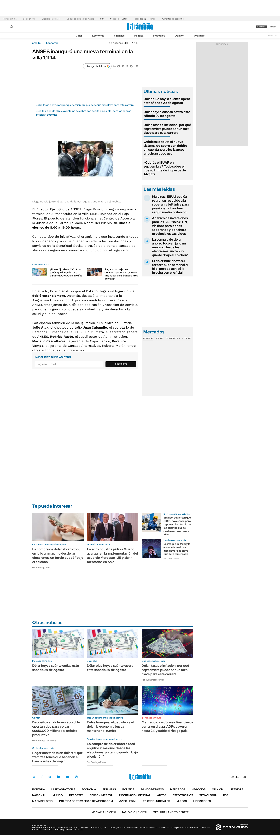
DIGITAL (104, 812)
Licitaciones (202, 801)
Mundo (57, 795)
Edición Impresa (101, 795)
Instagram (49, 776)
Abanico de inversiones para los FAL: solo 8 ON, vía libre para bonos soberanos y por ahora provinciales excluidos (170, 226)
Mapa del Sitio (42, 801)
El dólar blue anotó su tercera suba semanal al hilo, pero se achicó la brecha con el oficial (170, 267)
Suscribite (121, 364)
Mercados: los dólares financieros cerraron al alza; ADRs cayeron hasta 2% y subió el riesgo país (167, 726)
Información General (135, 795)
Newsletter (272, 35)
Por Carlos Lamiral (171, 558)
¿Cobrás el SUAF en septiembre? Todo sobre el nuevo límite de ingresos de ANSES (165, 168)
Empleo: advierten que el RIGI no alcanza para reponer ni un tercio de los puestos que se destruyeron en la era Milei (177, 526)
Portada (38, 789)
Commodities (173, 338)
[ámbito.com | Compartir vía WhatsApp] (114, 66)
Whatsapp (76, 776)
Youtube (67, 777)
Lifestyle (236, 789)
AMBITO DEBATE (171, 812)
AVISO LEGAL (127, 801)
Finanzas (119, 35)
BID (102, 19)
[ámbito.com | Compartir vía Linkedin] (127, 66)
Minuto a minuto (153, 717)
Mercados (177, 789)
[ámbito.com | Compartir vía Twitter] (123, 66)
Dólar (79, 35)
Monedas (148, 338)
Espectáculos (183, 795)
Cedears (186, 338)
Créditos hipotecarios (145, 19)
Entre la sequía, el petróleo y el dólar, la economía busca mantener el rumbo (110, 726)
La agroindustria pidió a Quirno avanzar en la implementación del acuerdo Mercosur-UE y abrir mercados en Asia (112, 555)
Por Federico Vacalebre (44, 740)
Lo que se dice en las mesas (80, 19)
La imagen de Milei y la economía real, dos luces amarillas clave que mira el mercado (176, 549)
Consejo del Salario (119, 19)
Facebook (42, 776)
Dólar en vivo (29, 19)
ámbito (36, 43)
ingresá (272, 27)
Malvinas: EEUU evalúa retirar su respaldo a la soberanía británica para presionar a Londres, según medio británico (170, 204)
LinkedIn (58, 776)
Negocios (159, 35)
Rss (225, 795)
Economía (98, 35)
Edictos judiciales (156, 801)
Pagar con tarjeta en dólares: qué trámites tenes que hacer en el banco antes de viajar (121, 274)
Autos (161, 795)
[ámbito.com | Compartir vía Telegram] (131, 66)
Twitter (33, 777)
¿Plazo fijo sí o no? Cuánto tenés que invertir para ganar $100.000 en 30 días (66, 272)
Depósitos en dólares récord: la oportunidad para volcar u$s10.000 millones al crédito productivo (56, 728)
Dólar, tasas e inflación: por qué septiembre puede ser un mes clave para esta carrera (84, 105)
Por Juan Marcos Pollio (153, 679)
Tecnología (208, 795)
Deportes (76, 795)
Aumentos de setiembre (173, 19)
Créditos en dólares (51, 19)
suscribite (261, 27)
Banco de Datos (152, 789)
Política (139, 35)
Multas (181, 801)
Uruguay (199, 35)
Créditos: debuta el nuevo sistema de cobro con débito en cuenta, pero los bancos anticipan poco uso (165, 148)
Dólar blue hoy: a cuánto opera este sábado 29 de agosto (167, 101)
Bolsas (159, 338)
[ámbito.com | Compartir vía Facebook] (118, 66)
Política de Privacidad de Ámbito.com (86, 801)
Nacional (39, 795)
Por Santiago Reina (41, 567)
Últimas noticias (63, 789)
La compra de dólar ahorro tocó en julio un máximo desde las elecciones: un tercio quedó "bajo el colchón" (170, 247)
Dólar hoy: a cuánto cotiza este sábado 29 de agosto (167, 114)
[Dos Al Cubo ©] (232, 827)
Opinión (179, 35)
